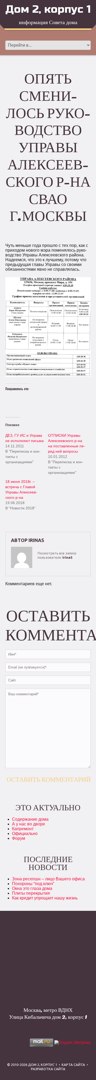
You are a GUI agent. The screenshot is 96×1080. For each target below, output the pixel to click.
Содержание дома (30, 819)
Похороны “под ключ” (33, 883)
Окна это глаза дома (32, 888)
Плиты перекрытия (31, 893)
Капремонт (23, 829)
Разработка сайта (48, 1069)
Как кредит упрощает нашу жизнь (45, 898)
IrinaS (36, 540)
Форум (18, 838)
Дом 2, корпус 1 (48, 9)
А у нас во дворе (28, 824)
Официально (25, 833)
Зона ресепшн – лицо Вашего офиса (48, 879)
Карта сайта (73, 1064)
